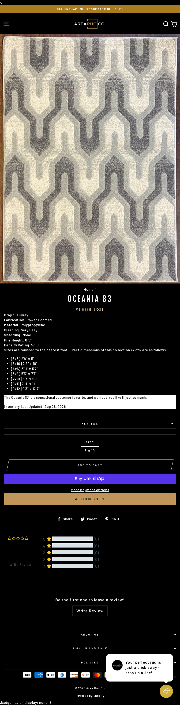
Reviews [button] (11, 581)
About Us (90, 634)
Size (90, 442)
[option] (90, 9)
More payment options (90, 490)
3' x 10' (90, 450)
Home (89, 289)
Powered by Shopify (90, 695)
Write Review (90, 610)
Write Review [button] (20, 565)
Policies (90, 662)
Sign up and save (90, 648)
